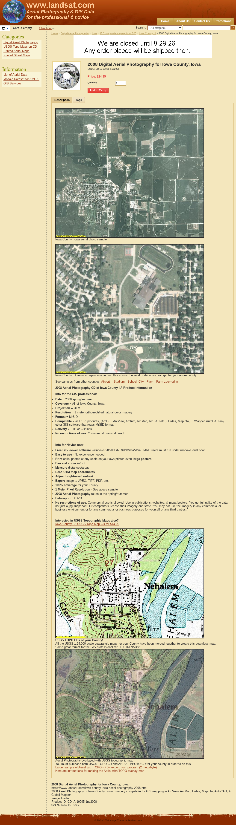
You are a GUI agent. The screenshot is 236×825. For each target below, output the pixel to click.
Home (165, 21)
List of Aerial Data (15, 74)
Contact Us (202, 21)
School (132, 381)
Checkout (45, 28)
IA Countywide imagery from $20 (118, 33)
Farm (149, 381)
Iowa (94, 33)
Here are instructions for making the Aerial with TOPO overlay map (99, 771)
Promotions (223, 21)
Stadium (119, 381)
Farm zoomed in (166, 381)
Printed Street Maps (16, 55)
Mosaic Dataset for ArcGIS (21, 79)
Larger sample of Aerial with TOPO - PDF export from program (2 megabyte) (106, 767)
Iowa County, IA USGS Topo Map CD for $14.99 (87, 524)
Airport (106, 381)
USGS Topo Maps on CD (20, 46)
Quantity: (93, 82)
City (141, 381)
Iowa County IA (147, 33)
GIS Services (12, 83)
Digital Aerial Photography (75, 33)
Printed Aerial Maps (16, 51)
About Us (182, 21)
